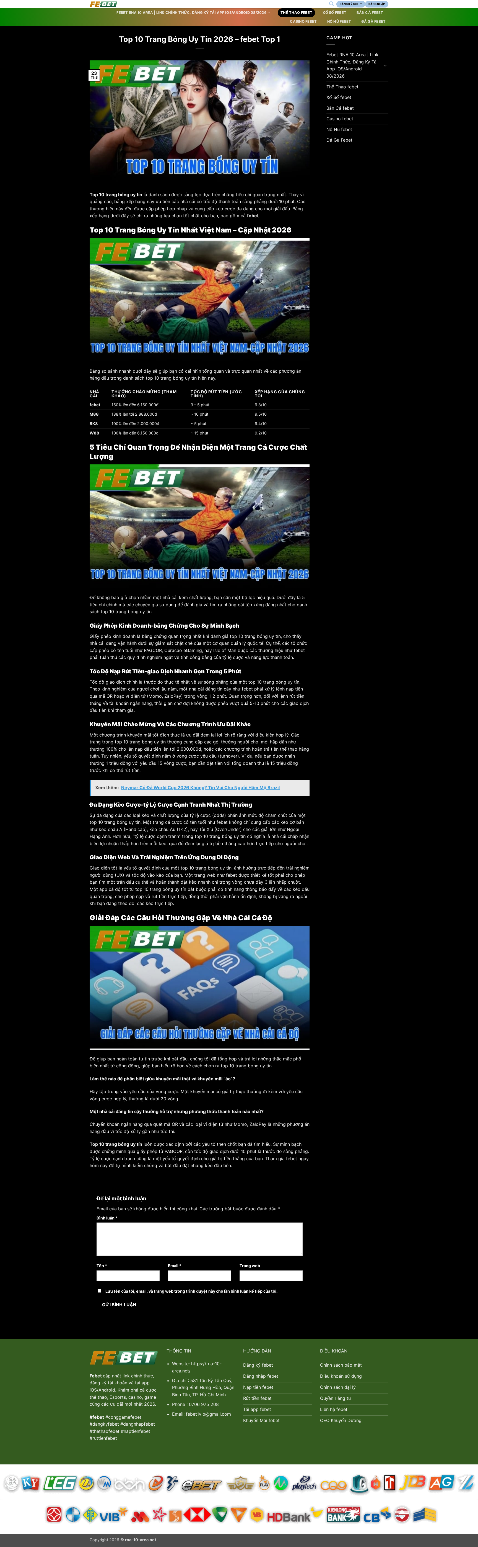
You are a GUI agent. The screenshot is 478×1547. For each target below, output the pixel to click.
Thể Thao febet (296, 13)
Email (174, 1265)
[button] (331, 3)
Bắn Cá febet (370, 13)
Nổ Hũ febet (339, 21)
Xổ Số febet (334, 13)
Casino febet (303, 21)
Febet (96, 1376)
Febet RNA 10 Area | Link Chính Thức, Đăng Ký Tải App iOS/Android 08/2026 (191, 13)
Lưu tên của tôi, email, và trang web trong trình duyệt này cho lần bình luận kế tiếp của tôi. (191, 1291)
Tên (102, 1265)
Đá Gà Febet (374, 21)
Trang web (250, 1265)
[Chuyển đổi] (385, 65)
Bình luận (107, 1218)
